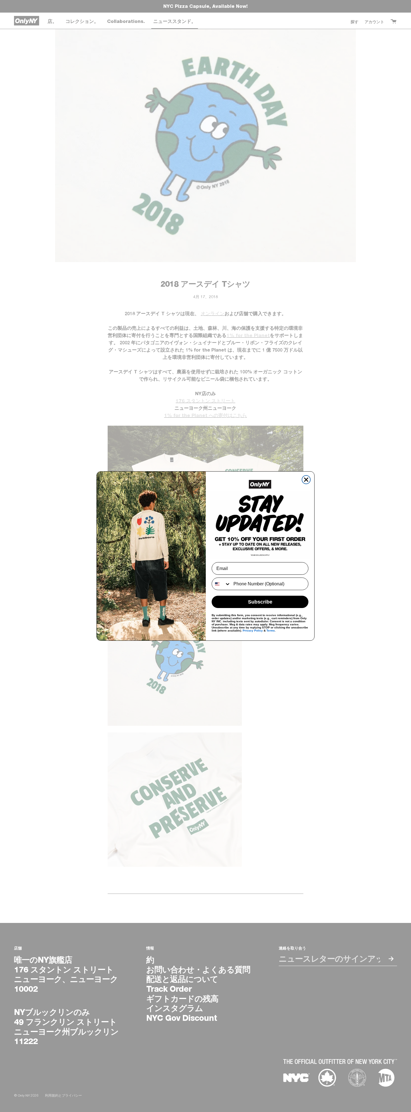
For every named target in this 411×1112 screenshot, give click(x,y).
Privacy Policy (253, 630)
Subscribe (260, 602)
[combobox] (221, 584)
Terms (270, 630)
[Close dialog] (306, 479)
